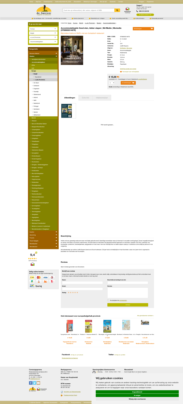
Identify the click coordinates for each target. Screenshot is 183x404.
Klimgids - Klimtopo (37, 167)
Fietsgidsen (34, 144)
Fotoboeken (35, 147)
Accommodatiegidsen (38, 62)
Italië (34, 100)
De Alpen (36, 83)
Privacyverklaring (76, 402)
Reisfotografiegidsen (37, 188)
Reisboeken (35, 182)
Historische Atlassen (37, 150)
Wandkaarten (33, 243)
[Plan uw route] (38, 383)
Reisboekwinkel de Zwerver (70, 358)
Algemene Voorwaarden (50, 402)
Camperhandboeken (37, 132)
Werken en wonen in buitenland (40, 226)
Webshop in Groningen (90, 1)
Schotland (36, 109)
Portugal (35, 106)
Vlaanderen (37, 77)
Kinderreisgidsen (36, 159)
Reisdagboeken (36, 185)
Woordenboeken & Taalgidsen (40, 229)
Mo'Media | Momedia (126, 48)
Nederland (36, 103)
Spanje (35, 112)
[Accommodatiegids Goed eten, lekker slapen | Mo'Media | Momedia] (72, 50)
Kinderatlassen (35, 156)
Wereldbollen (33, 246)
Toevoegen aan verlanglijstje (130, 71)
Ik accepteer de (118, 300)
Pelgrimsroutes (35, 179)
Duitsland (36, 85)
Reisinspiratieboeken (37, 197)
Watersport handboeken (38, 223)
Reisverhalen (35, 200)
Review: (109, 286)
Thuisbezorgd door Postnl (70, 395)
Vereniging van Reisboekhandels (72, 392)
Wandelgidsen (35, 220)
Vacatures (112, 1)
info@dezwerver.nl (35, 378)
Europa (34, 71)
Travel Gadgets (34, 241)
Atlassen (34, 121)
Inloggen (141, 1)
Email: (64, 286)
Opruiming (33, 235)
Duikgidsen (34, 138)
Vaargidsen (34, 214)
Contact (120, 1)
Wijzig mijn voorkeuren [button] (137, 399)
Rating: (64, 292)
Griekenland (37, 94)
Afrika (33, 65)
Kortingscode (64, 402)
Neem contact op (146, 14)
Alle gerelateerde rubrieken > (145, 315)
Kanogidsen (35, 153)
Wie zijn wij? (103, 1)
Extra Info (85, 97)
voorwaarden (123, 300)
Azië (33, 68)
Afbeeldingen (69, 97)
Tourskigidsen (35, 208)
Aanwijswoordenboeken (38, 59)
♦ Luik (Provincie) (39, 80)
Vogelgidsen (35, 217)
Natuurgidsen (35, 176)
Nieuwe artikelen (34, 53)
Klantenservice (48, 1)
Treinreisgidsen (36, 211)
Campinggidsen (36, 135)
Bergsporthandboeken (38, 126)
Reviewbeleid (88, 402)
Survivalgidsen (35, 206)
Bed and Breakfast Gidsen (39, 124)
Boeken (32, 56)
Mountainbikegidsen (37, 173)
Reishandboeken (36, 194)
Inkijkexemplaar (102, 97)
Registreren (150, 1)
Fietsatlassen (35, 141)
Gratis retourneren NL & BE (63, 1)
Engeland (36, 88)
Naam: (64, 280)
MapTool (38, 1)
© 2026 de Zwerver (34, 402)
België (35, 74)
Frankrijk (35, 91)
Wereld (34, 118)
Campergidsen (35, 129)
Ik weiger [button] (137, 395)
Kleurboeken (35, 162)
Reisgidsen (34, 191)
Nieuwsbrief (77, 1)
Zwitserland (36, 115)
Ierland (35, 97)
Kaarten (32, 232)
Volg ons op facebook (77, 354)
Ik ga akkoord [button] (137, 392)
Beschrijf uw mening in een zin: (116, 280)
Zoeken (117, 10)
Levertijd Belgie (142, 79)
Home (31, 1)
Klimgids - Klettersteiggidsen (39, 164)
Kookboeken (35, 170)
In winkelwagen (126, 82)
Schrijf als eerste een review (128, 69)
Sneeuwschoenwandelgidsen (40, 203)
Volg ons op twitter (120, 354)
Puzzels (32, 238)
